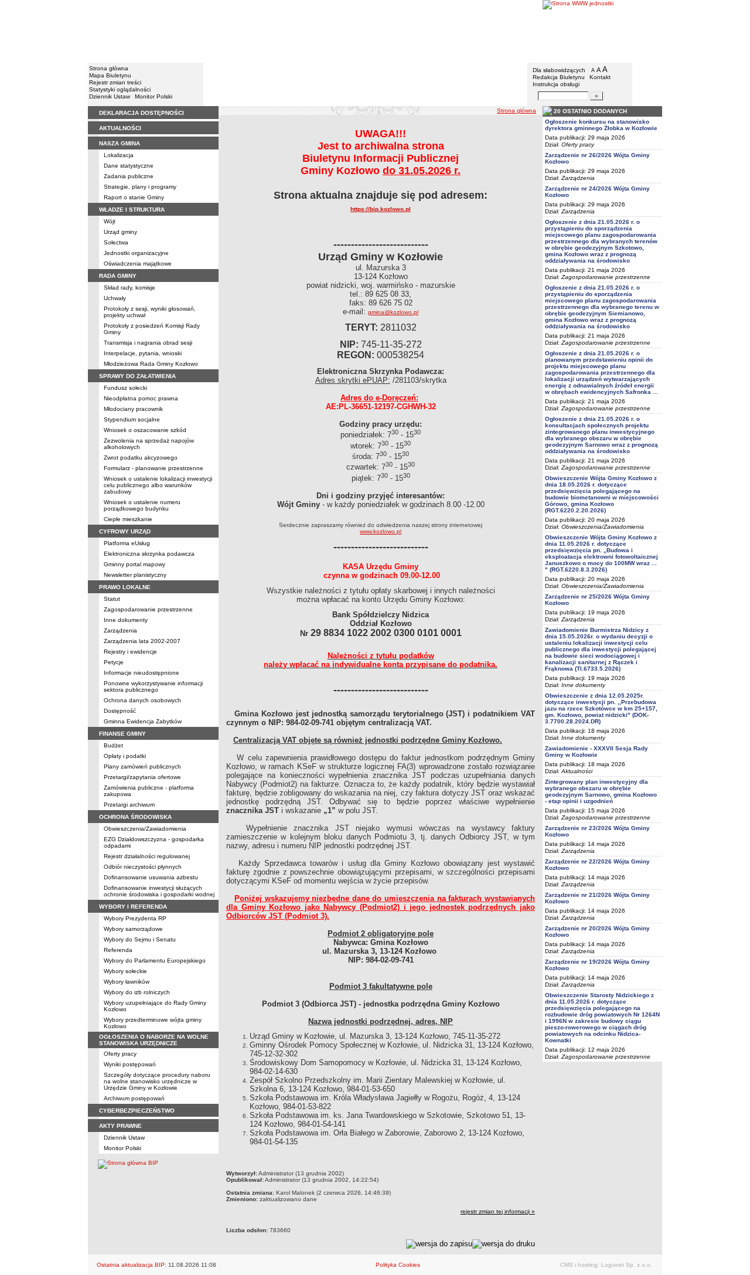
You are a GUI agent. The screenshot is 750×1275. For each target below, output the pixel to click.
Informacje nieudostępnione (141, 672)
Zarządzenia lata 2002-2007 (142, 641)
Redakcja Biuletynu (559, 77)
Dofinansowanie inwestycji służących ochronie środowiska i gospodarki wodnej (159, 891)
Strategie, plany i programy (140, 186)
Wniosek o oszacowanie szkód (145, 430)
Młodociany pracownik (133, 409)
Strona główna (108, 68)
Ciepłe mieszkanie (128, 519)
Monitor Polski (153, 96)
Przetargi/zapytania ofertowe (142, 777)
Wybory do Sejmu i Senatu (140, 939)
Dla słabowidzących (559, 70)
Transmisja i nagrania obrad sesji (148, 342)
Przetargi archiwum (129, 804)
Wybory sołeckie (125, 971)
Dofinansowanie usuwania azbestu (151, 877)
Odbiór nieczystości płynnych (143, 866)
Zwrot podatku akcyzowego (141, 457)
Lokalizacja (119, 155)
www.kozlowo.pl (380, 531)
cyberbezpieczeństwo (137, 1110)
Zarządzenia (120, 630)
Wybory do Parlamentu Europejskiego (155, 960)
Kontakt (600, 77)
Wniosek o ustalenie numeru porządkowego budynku (142, 505)
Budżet (113, 745)
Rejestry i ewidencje (130, 651)
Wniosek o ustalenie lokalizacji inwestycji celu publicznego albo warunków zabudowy (158, 485)
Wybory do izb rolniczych (137, 992)
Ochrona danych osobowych (142, 700)
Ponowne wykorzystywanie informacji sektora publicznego (153, 686)
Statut (112, 599)
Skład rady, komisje (129, 287)
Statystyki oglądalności (120, 89)
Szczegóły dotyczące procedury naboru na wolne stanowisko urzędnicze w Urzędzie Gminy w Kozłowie (157, 1081)
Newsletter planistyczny (135, 575)
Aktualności (576, 771)
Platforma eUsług (127, 543)
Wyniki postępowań (130, 1064)
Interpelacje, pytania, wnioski (143, 353)
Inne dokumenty (126, 620)
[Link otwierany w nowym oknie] (602, 31)
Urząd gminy (120, 232)
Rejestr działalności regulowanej (147, 856)
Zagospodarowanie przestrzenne (148, 609)
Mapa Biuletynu (110, 75)
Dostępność (120, 711)
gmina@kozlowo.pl (393, 312)
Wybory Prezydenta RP (135, 918)
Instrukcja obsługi (556, 84)
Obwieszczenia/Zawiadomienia (145, 828)
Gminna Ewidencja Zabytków (143, 721)
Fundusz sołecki (125, 388)
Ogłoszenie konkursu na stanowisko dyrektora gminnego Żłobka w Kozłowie (601, 124)
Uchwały (115, 298)
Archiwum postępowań (134, 1098)
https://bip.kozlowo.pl (380, 209)
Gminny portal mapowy (134, 564)
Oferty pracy (120, 1053)
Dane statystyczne (129, 165)
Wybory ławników (126, 981)
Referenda (118, 950)
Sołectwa (116, 242)
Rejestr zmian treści (115, 82)
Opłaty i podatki (125, 756)
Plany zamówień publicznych (142, 766)
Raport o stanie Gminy (134, 197)
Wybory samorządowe (133, 929)
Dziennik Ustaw (109, 96)
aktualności (120, 128)
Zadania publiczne (129, 176)
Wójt (109, 221)
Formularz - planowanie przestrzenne (153, 468)
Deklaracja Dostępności (141, 113)
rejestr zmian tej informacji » (498, 1211)
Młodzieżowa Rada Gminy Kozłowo (151, 364)
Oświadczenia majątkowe (138, 263)
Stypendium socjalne (132, 419)
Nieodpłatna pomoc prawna (141, 398)
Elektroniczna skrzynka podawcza (149, 553)
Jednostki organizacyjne (136, 253)
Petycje (114, 662)
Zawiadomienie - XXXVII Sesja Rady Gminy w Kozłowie (596, 751)
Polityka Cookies (398, 1265)
